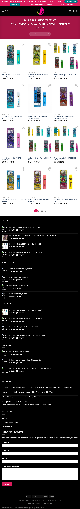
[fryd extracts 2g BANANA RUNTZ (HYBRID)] (40, 56)
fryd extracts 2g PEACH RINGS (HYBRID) (38, 200)
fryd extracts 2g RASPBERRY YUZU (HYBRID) (66, 200)
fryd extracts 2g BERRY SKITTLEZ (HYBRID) (65, 76)
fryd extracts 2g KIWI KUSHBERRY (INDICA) (39, 159)
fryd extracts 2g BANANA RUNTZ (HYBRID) (39, 76)
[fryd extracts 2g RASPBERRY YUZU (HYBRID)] (66, 181)
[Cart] (77, 11)
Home (13, 24)
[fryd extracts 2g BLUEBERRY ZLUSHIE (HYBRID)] (40, 98)
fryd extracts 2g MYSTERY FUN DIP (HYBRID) (14, 200)
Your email (5, 450)
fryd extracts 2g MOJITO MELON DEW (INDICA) (65, 159)
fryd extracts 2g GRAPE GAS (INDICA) (11, 159)
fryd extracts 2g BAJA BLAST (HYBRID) (11, 76)
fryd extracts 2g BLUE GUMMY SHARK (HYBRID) (12, 117)
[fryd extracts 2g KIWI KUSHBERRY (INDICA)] (40, 139)
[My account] (73, 11)
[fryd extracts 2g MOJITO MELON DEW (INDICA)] (66, 139)
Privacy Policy (7, 426)
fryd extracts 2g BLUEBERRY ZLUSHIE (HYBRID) (37, 117)
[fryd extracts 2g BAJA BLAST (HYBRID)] (14, 56)
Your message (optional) (10, 466)
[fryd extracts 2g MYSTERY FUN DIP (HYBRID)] (14, 181)
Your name (5, 442)
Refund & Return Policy (10, 422)
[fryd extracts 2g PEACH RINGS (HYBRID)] (40, 181)
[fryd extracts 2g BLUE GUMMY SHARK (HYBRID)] (14, 98)
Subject (4, 458)
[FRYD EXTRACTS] (40, 11)
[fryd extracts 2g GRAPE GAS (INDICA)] (14, 139)
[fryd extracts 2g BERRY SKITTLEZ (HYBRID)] (66, 56)
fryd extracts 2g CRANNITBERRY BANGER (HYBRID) (65, 117)
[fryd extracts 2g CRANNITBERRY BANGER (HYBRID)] (66, 98)
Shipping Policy (7, 418)
